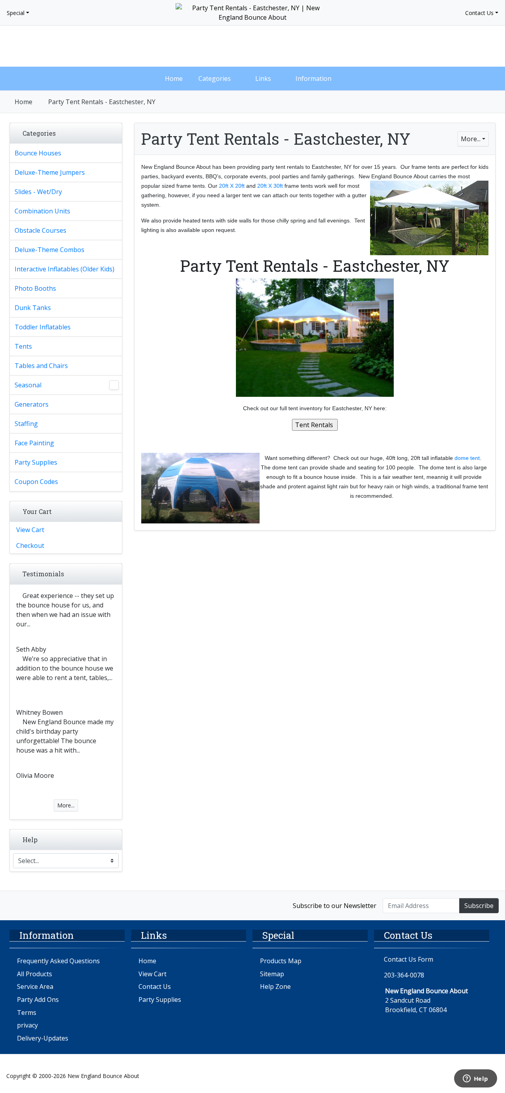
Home (174, 78)
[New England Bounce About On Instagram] (31, 905)
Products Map (280, 961)
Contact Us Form (407, 959)
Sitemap (272, 974)
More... (471, 139)
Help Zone (275, 986)
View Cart (30, 529)
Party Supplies (159, 999)
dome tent (467, 458)
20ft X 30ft (270, 186)
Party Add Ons (38, 999)
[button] (427, 46)
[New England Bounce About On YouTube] (48, 905)
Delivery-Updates (42, 1038)
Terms (26, 1012)
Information (313, 78)
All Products (34, 974)
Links (263, 78)
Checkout (30, 545)
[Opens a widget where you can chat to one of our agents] (475, 1079)
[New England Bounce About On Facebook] (14, 905)
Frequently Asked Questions (58, 961)
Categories (214, 78)
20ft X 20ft (232, 186)
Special (15, 13)
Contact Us (479, 13)
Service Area (35, 986)
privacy (27, 1025)
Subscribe (479, 905)
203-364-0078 (404, 975)
